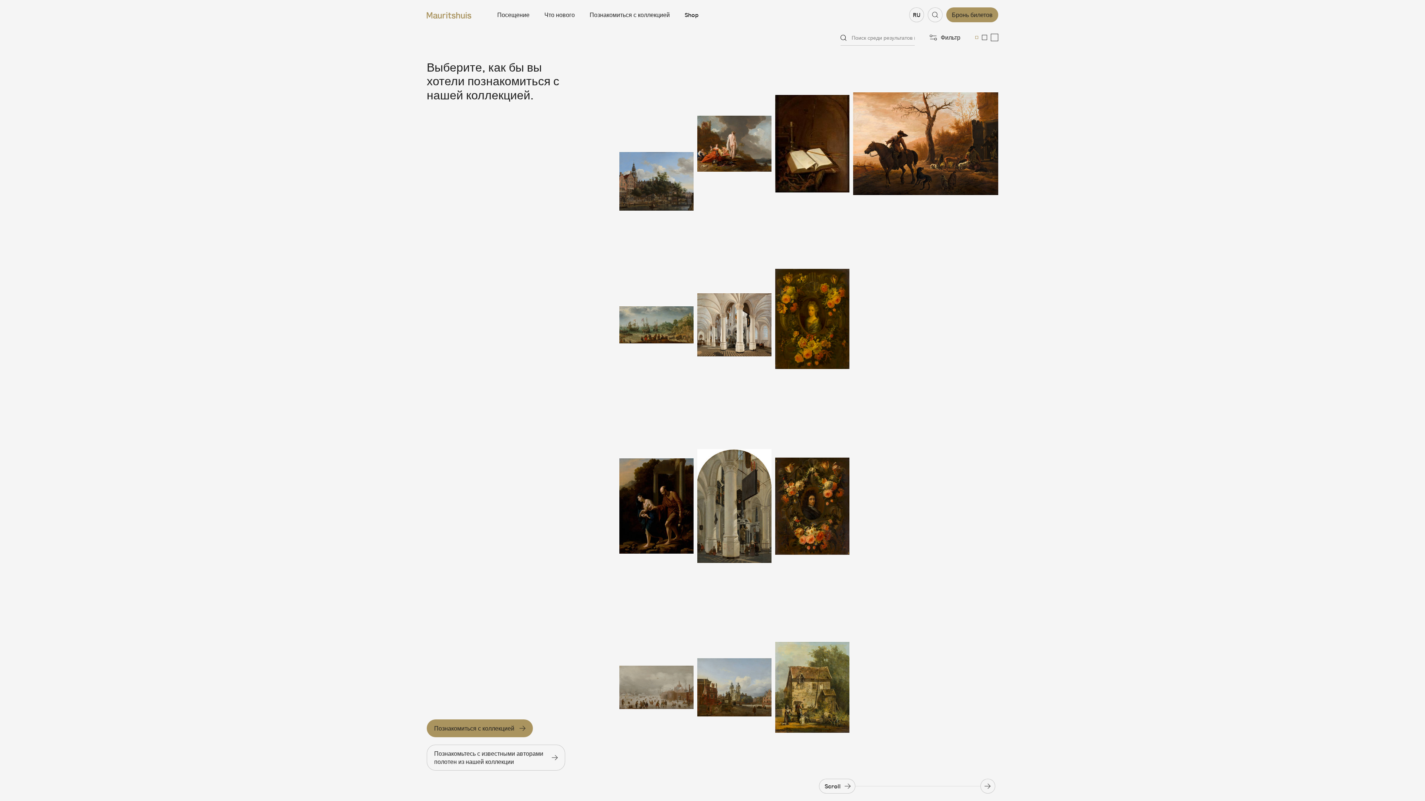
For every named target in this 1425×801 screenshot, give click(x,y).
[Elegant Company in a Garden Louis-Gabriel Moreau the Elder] (812, 687)
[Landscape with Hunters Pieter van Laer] (925, 143)
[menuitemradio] (976, 37)
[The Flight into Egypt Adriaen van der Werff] (656, 506)
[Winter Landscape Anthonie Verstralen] (656, 687)
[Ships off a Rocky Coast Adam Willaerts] (656, 325)
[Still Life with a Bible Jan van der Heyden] (812, 143)
